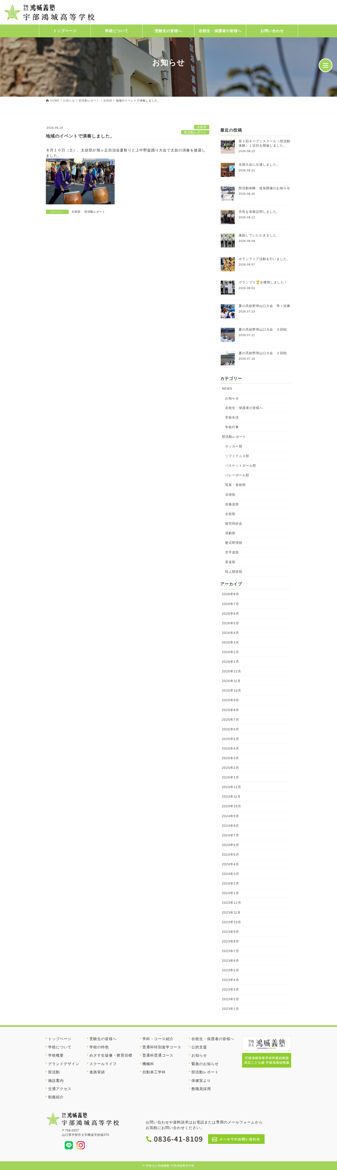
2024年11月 (231, 796)
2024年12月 (231, 787)
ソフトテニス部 (237, 456)
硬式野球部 (233, 543)
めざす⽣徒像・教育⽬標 (110, 1055)
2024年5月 (230, 854)
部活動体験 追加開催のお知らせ (264, 188)
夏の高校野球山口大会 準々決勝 (264, 306)
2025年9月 (230, 700)
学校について (116, 31)
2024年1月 (230, 893)
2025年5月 (230, 739)
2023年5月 (230, 970)
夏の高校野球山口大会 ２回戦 (263, 353)
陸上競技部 (233, 571)
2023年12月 (231, 902)
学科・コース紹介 (158, 1039)
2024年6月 (230, 845)
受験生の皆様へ (168, 31)
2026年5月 (230, 623)
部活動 (54, 1072)
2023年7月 (230, 951)
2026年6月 (230, 613)
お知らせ (232, 398)
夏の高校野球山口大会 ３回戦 (263, 329)
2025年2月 (230, 768)
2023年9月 (230, 932)
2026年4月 (230, 633)
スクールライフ (103, 1064)
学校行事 (232, 427)
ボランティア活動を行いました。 (264, 259)
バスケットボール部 (240, 465)
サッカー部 (233, 446)
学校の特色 (99, 1047)
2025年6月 (230, 729)
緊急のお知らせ (205, 1064)
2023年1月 (230, 1009)
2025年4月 (230, 748)
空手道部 (232, 552)
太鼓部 (202, 127)
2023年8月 (230, 941)
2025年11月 (231, 681)
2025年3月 (230, 758)
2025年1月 (230, 777)
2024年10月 (231, 806)
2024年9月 (230, 816)
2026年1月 (230, 661)
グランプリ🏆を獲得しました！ (263, 282)
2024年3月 (230, 874)
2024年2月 (230, 883)
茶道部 (230, 562)
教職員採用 (201, 1089)
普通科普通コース (158, 1055)
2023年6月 (230, 960)
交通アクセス (60, 1089)
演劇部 (230, 533)
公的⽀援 (199, 1047)
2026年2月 (230, 652)
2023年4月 (230, 980)
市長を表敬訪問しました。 (259, 212)
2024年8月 (230, 825)
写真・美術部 (235, 485)
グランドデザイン (63, 1064)
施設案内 (56, 1080)
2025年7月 (230, 719)
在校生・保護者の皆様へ (244, 408)
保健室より (201, 1080)
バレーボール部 (237, 475)
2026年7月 (230, 604)
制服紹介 (56, 1097)
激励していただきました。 (259, 235)
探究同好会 (233, 523)
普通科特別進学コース (161, 1047)
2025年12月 (231, 671)
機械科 (148, 1064)
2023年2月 (230, 999)
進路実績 (97, 1072)
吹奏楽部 (232, 504)
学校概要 (56, 1055)
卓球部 (230, 494)
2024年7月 (230, 835)
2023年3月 (230, 989)
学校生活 (232, 417)
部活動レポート (195, 132)
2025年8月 (230, 710)
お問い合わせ (272, 31)
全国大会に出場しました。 (259, 164)
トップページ (65, 31)
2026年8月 (230, 594)
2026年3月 (230, 642)
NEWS (227, 388)
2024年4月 (230, 864)
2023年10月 (231, 922)
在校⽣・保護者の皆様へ (220, 31)
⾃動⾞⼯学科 (154, 1072)
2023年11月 (231, 912)
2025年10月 (231, 690)
